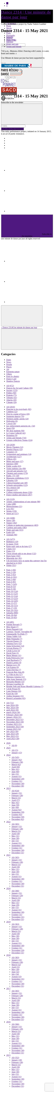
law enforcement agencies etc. (20, 426)
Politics (11, 393)
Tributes (11, 397)
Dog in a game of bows (18, 414)
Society (11, 390)
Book (8, 26)
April (16, 767)
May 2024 (12, 707)
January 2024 (13, 717)
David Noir (12, 653)
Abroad (12, 490)
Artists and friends (13, 46)
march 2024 (13, 712)
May (15, 769)
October (17, 781)
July (15, 774)
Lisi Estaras (12, 667)
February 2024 (14, 715)
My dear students (15, 431)
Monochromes (14, 506)
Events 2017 (11, 141)
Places (9, 367)
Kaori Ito (12, 693)
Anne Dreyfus (13, 670)
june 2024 (12, 705)
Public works (13, 466)
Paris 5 (11, 579)
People (9, 364)
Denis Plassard (14, 629)
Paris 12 (12, 596)
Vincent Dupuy (14, 641)
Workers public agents (17, 419)
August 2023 (13, 729)
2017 (8, 988)
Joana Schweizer (15, 646)
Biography (10, 35)
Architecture (13, 456)
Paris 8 (11, 586)
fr (7, 6)
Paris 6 (11, 582)
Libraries (12, 480)
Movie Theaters (14, 447)
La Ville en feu (14, 674)
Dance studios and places (19, 495)
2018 (8, 955)
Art (7, 369)
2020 (8, 888)
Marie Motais (13, 655)
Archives (10, 145)
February (17, 762)
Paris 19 (11, 617)
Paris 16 (12, 606)
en (7, 3)
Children (11, 411)
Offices (11, 459)
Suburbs (9, 37)
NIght (11, 565)
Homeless (11, 435)
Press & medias (12, 143)
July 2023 (12, 731)
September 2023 (15, 727)
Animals (11, 535)
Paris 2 (11, 572)
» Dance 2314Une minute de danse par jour (19, 327)
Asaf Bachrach (13, 660)
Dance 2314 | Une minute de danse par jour (26, 14)
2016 (8, 1022)
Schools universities (17, 485)
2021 (8, 855)
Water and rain (12, 44)
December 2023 (14, 719)
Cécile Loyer (13, 651)
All (10, 386)
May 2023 (12, 736)
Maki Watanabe (14, 639)
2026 (8, 743)
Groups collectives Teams (19, 440)
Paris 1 (11, 570)
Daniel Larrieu (13, 662)
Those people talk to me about (21, 553)
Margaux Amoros (15, 677)
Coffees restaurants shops (19, 492)
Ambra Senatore (15, 696)
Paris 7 (11, 584)
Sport (10, 428)
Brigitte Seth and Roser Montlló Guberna (24, 686)
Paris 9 (11, 589)
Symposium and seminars (18, 454)
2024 (8, 755)
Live (10, 509)
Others (9, 374)
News (8, 362)
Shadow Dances (13, 381)
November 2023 (15, 722)
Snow (10, 520)
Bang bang (10, 39)
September (18, 779)
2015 (8, 1055)
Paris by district (12, 376)
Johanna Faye (14, 643)
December (18, 786)
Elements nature (13, 372)
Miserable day (14, 558)
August (16, 776)
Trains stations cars (16, 468)
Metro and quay (14, 461)
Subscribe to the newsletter (12, 129)
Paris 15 (11, 603)
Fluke (10, 551)
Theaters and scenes (17, 473)
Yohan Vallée (13, 636)
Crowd (11, 423)
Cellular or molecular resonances (22, 525)
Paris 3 (11, 575)
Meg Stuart (12, 627)
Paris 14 (12, 601)
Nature (11, 523)
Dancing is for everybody (18, 409)
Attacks (11, 400)
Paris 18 (11, 615)
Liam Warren (13, 691)
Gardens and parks (16, 527)
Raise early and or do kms (19, 546)
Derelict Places (14, 449)
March (16, 764)
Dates (8, 360)
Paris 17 (11, 608)
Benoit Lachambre (16, 698)
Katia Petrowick (14, 658)
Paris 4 (11, 577)
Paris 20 (12, 610)
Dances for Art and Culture (19, 388)
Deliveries (12, 421)
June (15, 772)
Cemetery (11, 452)
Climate (11, 402)
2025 (8, 748)
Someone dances (15, 416)
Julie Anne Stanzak (16, 679)
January (17, 752)
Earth (10, 532)
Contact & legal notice (15, 148)
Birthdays (12, 541)
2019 (8, 922)
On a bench (13, 487)
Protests (11, 395)
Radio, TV (12, 476)
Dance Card (11, 379)
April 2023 (12, 738)
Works (11, 511)
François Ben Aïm (15, 672)
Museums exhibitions (17, 478)
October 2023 (14, 724)
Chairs (11, 549)
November (18, 783)
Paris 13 (12, 598)
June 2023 (12, 734)
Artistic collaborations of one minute (23, 502)
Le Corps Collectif (16, 433)
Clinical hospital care (17, 483)
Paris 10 (12, 591)
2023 (8, 788)
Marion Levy (13, 665)
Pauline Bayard (14, 624)
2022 (8, 822)
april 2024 (12, 710)
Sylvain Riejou (13, 648)
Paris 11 (12, 594)
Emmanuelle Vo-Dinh (16, 634)
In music (12, 544)
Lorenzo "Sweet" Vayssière (19, 631)
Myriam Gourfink (15, 684)
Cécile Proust (13, 689)
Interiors (9, 42)
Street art (12, 513)
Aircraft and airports (16, 471)
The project (11, 138)
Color (11, 504)
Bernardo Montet (15, 682)
